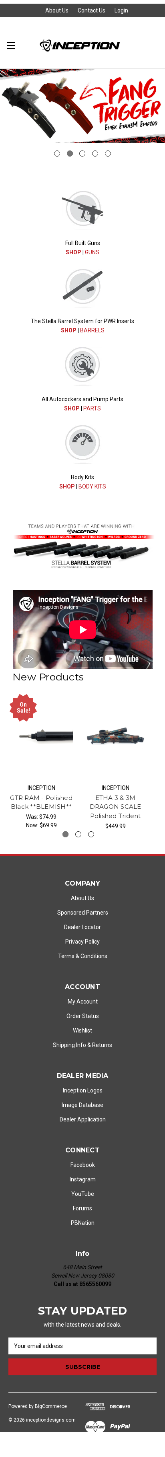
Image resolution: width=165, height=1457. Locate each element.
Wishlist (82, 1030)
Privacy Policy (82, 941)
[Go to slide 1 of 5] (57, 153)
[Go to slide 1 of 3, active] (65, 834)
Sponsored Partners (82, 912)
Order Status (82, 1016)
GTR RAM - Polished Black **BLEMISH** (41, 802)
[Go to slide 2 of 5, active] (70, 153)
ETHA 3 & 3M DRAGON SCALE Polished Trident (115, 807)
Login (121, 10)
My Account (83, 1001)
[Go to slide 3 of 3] (91, 834)
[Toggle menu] (11, 45)
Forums (82, 1208)
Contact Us (91, 10)
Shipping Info (69, 1045)
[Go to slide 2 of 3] (78, 834)
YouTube (82, 1194)
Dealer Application (83, 1119)
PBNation (83, 1223)
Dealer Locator (82, 927)
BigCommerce (51, 1406)
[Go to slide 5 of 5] (108, 153)
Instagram (83, 1179)
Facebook (82, 1165)
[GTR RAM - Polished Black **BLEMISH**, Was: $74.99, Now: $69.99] (41, 736)
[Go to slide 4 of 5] (95, 153)
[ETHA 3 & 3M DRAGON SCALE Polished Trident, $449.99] (115, 736)
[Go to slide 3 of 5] (82, 153)
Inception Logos (83, 1090)
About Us (56, 10)
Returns (102, 1045)
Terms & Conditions (82, 956)
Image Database (82, 1105)
